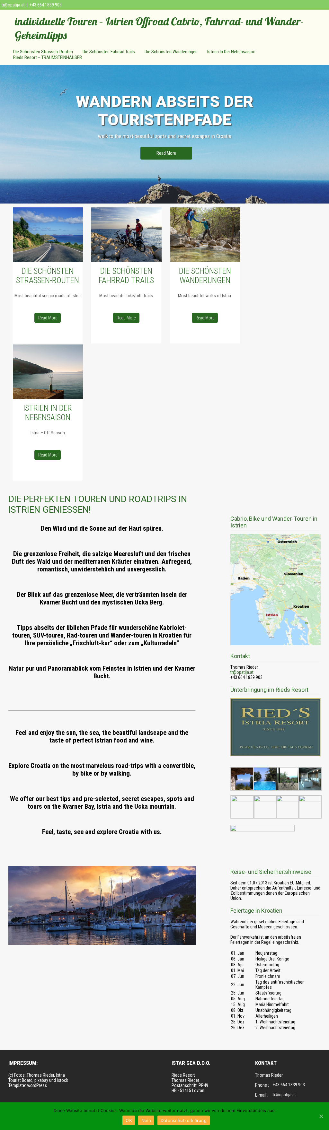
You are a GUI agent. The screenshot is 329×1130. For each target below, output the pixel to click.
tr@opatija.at (13, 4)
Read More (166, 153)
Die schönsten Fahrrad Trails (109, 52)
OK (129, 1120)
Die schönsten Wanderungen (171, 52)
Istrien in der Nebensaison (231, 52)
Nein (146, 1120)
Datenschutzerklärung (184, 1120)
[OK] (321, 1116)
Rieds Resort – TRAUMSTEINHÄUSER (47, 57)
